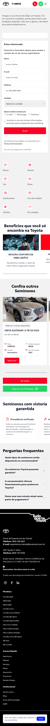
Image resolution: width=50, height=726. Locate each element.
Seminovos (7, 656)
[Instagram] (5, 582)
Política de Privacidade (13, 143)
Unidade (7, 98)
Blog (5, 696)
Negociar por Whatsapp (23, 388)
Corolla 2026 (8, 597)
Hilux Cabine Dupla (11, 628)
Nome (6, 58)
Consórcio (7, 676)
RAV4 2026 (7, 604)
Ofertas (6, 660)
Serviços (6, 664)
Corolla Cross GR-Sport (12, 636)
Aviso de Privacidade (11, 700)
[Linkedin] (18, 582)
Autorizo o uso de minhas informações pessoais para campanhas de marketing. (25, 121)
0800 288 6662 (18, 541)
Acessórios (7, 672)
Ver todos (25, 380)
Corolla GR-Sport (10, 616)
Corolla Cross (8, 608)
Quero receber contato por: (15, 111)
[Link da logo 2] (16, 3)
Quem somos (8, 692)
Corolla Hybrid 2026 (11, 620)
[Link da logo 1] (6, 4)
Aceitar (41, 719)
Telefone (7, 85)
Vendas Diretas (9, 680)
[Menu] (45, 3)
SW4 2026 (7, 600)
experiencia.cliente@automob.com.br (27, 544)
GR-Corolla (7, 644)
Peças (5, 668)
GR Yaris (6, 640)
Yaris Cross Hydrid (10, 624)
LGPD (5, 704)
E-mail (6, 71)
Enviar (25, 131)
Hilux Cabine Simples (11, 632)
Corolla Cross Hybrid (11, 612)
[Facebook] (11, 582)
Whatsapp (21, 114)
